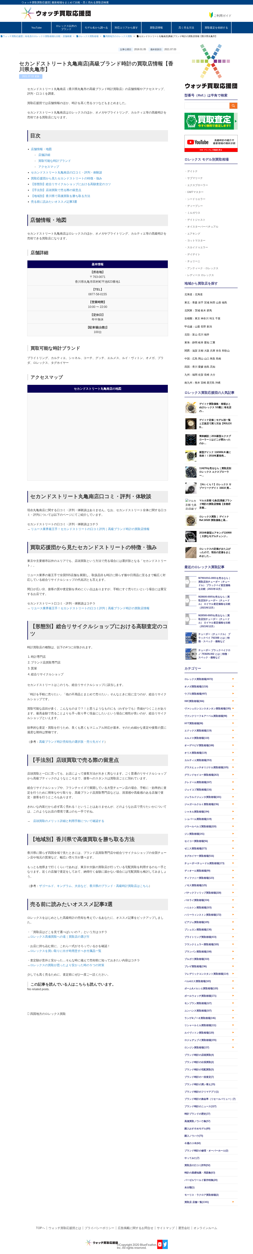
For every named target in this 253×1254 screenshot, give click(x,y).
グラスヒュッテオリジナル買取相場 (206, 767)
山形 (218, 302)
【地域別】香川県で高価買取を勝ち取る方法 (60, 196)
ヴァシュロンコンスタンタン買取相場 (207, 708)
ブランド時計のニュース (200, 1106)
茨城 (197, 310)
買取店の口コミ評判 (197, 1165)
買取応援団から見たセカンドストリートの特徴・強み (66, 178)
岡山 (200, 358)
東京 (197, 318)
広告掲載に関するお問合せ (135, 1228)
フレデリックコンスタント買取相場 (206, 973)
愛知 (206, 342)
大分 (212, 374)
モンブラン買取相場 (198, 1003)
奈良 (218, 350)
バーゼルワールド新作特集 (200, 1180)
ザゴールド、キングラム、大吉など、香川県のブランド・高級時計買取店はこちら (94, 885)
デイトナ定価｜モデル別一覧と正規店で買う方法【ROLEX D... (215, 424)
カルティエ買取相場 (198, 760)
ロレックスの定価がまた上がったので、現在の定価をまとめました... (215, 552)
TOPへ (40, 1228)
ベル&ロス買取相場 (197, 981)
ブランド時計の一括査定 (199, 1077)
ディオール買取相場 (197, 870)
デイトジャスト (196, 219)
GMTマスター (195, 191)
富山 (194, 334)
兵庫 (212, 350)
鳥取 (212, 358)
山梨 (197, 326)
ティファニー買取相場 (199, 878)
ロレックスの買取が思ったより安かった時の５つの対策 (67, 965)
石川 (200, 334)
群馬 (209, 310)
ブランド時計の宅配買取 (199, 1069)
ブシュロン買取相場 (198, 929)
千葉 (217, 318)
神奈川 (205, 318)
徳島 (206, 366)
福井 (206, 334)
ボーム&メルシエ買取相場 (201, 988)
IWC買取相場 (194, 701)
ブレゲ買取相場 (195, 966)
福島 (224, 302)
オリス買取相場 (195, 752)
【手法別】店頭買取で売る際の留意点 (56, 190)
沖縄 (217, 382)
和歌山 (226, 350)
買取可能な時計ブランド (54, 160)
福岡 (194, 374)
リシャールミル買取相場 (200, 1025)
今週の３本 (192, 1143)
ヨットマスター (196, 240)
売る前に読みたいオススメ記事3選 (54, 201)
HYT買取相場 (193, 723)
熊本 (197, 382)
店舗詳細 (44, 154)
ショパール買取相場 (198, 819)
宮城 (206, 302)
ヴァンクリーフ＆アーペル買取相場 (205, 716)
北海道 (199, 294)
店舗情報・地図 (41, 149)
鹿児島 (210, 382)
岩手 (200, 302)
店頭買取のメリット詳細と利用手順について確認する (68, 820)
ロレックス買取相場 (198, 679)
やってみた (191, 1158)
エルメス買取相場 (196, 738)
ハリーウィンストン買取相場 (202, 914)
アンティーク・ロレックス (202, 268)
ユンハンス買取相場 (198, 1010)
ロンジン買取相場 (196, 1047)
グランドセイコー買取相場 (201, 774)
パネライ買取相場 (196, 900)
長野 (203, 326)
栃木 (203, 310)
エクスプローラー (197, 185)
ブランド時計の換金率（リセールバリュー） (209, 1099)
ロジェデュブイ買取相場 (200, 1040)
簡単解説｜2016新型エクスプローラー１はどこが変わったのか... (215, 440)
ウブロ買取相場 (195, 693)
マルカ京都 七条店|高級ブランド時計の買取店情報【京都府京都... (215, 504)
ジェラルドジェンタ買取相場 (202, 797)
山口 (206, 358)
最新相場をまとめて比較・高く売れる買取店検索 (80, 2)
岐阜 (200, 342)
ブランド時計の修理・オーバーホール (206, 1150)
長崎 (206, 374)
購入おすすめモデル (197, 1128)
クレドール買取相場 (198, 782)
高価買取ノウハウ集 (197, 1121)
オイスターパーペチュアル (202, 226)
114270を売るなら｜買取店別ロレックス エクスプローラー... (215, 472)
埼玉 (211, 318)
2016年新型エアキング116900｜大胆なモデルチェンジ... (215, 534)
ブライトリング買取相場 (200, 937)
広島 (194, 358)
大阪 (206, 350)
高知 (212, 366)
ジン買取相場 (194, 833)
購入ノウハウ (193, 1135)
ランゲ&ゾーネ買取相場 (200, 1018)
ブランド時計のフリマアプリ (201, 1091)
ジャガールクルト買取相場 (201, 804)
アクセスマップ (48, 166)
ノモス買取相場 (195, 885)
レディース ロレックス (200, 275)
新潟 (209, 326)
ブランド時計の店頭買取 (199, 1055)
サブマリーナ (195, 178)
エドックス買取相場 (198, 730)
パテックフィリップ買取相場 (202, 892)
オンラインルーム (205, 1228)
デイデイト (193, 254)
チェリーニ (193, 261)
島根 (218, 358)
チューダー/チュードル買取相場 (204, 863)
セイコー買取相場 (196, 841)
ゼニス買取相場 (195, 848)
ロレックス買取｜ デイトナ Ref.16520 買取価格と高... (214, 518)
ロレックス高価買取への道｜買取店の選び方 (59, 936)
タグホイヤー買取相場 (199, 856)
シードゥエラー (196, 199)
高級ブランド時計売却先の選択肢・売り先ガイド (71, 741)
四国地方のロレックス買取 (48, 1013)
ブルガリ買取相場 (196, 959)
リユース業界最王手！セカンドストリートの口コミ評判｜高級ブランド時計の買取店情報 (89, 529)
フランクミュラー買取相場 (201, 944)
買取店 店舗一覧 (196, 1202)
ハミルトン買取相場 (198, 907)
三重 (212, 342)
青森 (194, 302)
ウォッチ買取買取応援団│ (36, 2)
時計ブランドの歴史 (197, 1113)
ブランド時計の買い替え (199, 1084)
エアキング (193, 233)
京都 (200, 350)
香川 (194, 366)
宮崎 (203, 382)
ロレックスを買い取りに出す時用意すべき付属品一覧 (65, 950)
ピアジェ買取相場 (196, 922)
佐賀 (200, 374)
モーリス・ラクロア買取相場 (201, 1194)
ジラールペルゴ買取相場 (200, 826)
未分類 (189, 1187)
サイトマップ (166, 1228)
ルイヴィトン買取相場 (199, 1032)
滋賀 (194, 350)
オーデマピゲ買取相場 (199, 745)
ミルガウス (193, 212)
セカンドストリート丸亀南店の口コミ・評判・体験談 (66, 172)
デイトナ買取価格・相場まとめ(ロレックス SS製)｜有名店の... (215, 407)
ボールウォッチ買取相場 (200, 995)
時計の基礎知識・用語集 (199, 1172)
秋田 (212, 302)
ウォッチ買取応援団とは (65, 1228)
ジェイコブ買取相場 (198, 789)
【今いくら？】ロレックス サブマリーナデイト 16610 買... (215, 486)
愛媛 (200, 366)
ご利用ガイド (223, 15)
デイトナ (192, 171)
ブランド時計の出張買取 (199, 1062)
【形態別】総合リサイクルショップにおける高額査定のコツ (71, 184)
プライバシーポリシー (99, 1228)
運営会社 (184, 1228)
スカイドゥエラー (197, 247)
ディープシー (195, 205)
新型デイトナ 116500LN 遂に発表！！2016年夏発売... (215, 454)
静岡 (194, 342)
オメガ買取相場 (196, 686)
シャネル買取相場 (196, 811)
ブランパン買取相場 (198, 951)
